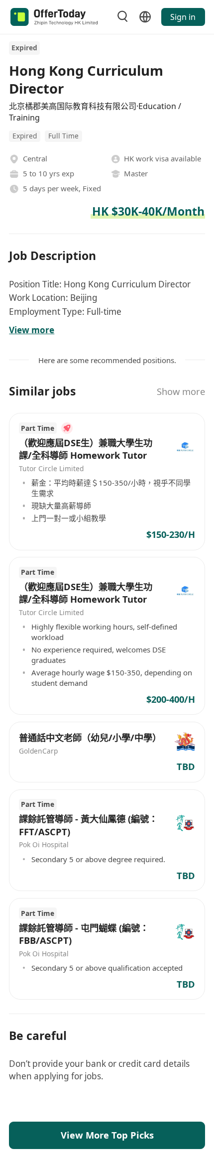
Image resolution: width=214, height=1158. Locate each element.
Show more (181, 391)
